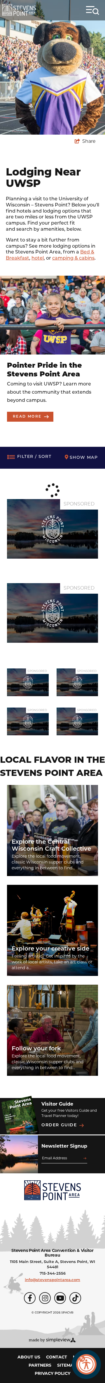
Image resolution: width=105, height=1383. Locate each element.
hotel (38, 258)
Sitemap (66, 1365)
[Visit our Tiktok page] (75, 1298)
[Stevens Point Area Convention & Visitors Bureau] (19, 10)
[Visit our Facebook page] (30, 1298)
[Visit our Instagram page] (45, 1298)
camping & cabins (73, 258)
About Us (29, 1357)
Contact (56, 1357)
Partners (40, 1365)
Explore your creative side (50, 949)
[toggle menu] (92, 10)
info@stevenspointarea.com (52, 1280)
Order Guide (59, 1125)
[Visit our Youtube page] (60, 1298)
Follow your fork (36, 1049)
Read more (27, 416)
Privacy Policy (52, 1374)
